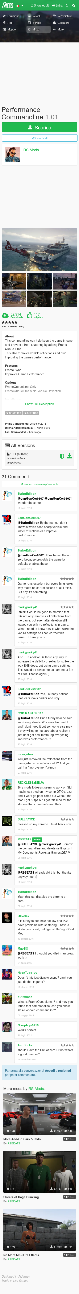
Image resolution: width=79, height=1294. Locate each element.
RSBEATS (24, 839)
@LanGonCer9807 (31, 498)
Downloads (17, 317)
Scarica (42, 127)
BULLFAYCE (26, 819)
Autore (37, 839)
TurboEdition (27, 493)
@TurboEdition (28, 522)
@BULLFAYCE (28, 844)
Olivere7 (23, 916)
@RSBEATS (26, 872)
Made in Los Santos (15, 1280)
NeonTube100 (27, 972)
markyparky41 (28, 607)
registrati (64, 1070)
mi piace (38, 317)
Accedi (50, 1070)
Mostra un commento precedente (39, 484)
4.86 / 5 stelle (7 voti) (13, 326)
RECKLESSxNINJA (31, 782)
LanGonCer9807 (29, 518)
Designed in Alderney (16, 1276)
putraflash (25, 997)
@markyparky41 (50, 844)
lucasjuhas (25, 754)
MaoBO (23, 948)
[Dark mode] (67, 5)
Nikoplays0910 (28, 1025)
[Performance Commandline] (39, 249)
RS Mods (31, 150)
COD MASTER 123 (30, 713)
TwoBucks (25, 1045)
